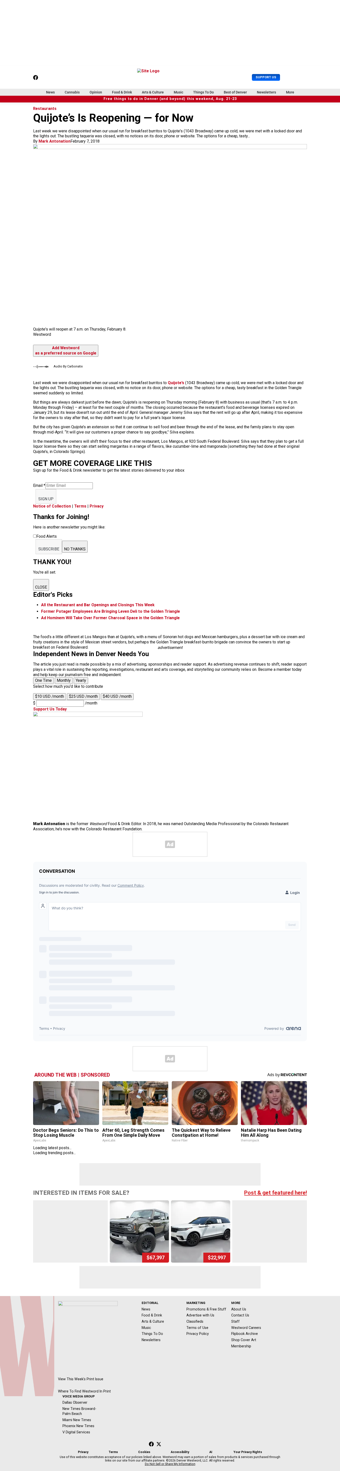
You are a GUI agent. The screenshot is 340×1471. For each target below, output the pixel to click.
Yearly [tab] (81, 680)
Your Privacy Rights (247, 1452)
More (290, 92)
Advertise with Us (200, 1315)
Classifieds (194, 1321)
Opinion (96, 92)
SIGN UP (46, 499)
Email (39, 485)
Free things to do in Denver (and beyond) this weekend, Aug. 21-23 (170, 99)
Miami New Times (76, 1420)
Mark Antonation (54, 141)
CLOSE (41, 587)
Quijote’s (176, 382)
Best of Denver (235, 92)
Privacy (97, 506)
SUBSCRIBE (48, 549)
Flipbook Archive (244, 1334)
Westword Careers (246, 1328)
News (50, 92)
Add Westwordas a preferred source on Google (65, 350)
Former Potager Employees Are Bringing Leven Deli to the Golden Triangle (110, 611)
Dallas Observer (74, 1402)
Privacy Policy (197, 1334)
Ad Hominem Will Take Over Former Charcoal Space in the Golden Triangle (110, 617)
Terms (80, 506)
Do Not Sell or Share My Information (170, 1464)
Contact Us (240, 1315)
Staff (235, 1321)
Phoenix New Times (78, 1426)
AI (210, 1452)
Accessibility (180, 1452)
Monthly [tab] (64, 680)
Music (178, 92)
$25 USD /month (83, 696)
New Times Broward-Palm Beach (79, 1411)
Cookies (144, 1452)
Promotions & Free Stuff (206, 1309)
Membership (241, 1346)
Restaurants (45, 108)
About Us (238, 1309)
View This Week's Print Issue (80, 1379)
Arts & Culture (153, 92)
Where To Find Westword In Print (84, 1391)
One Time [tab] (43, 680)
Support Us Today (50, 709)
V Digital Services (76, 1432)
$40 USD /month (117, 696)
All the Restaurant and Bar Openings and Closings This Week (98, 605)
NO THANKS (75, 549)
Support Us (266, 77)
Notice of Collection (52, 506)
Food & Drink (122, 92)
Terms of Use (197, 1328)
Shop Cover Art (243, 1340)
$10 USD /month (49, 696)
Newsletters (266, 92)
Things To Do (203, 92)
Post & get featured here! (275, 1193)
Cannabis (72, 92)
